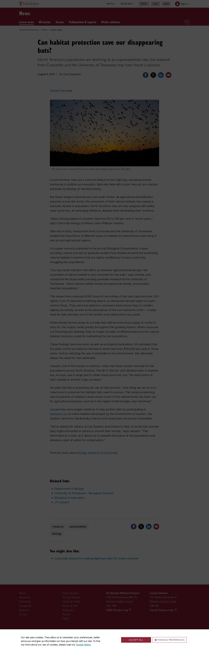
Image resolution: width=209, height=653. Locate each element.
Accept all (136, 640)
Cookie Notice (83, 644)
